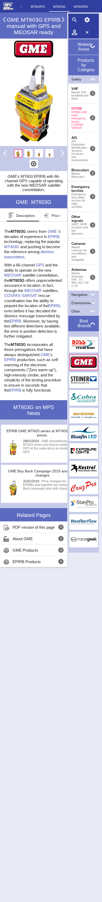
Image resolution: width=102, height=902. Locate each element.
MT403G (11, 247)
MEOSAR (12, 275)
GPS (40, 265)
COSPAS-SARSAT (20, 295)
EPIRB (54, 236)
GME (52, 231)
